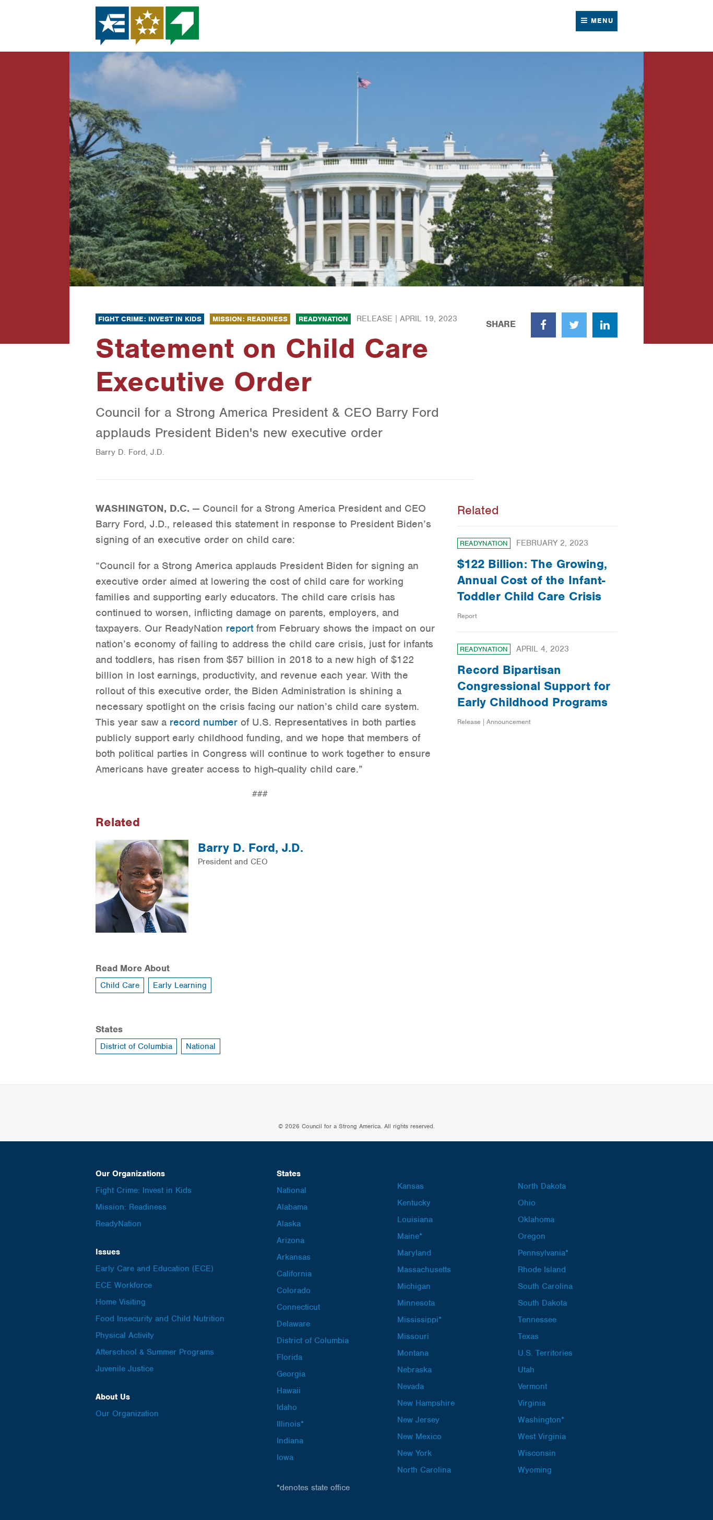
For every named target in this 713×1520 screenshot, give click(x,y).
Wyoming (535, 1470)
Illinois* (290, 1424)
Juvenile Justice (124, 1369)
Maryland (414, 1253)
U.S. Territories (545, 1353)
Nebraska (414, 1370)
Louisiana (415, 1219)
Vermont (532, 1386)
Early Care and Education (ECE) (154, 1268)
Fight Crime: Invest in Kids (149, 319)
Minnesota (416, 1303)
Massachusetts (424, 1269)
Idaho (287, 1407)
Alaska (289, 1224)
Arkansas (294, 1257)
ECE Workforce (124, 1285)
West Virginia (542, 1436)
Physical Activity (125, 1335)
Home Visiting (121, 1302)
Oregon (531, 1236)
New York (414, 1453)
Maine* (409, 1236)
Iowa (285, 1457)
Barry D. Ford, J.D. (250, 847)
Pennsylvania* (543, 1253)
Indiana (290, 1440)
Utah (526, 1370)
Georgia (291, 1374)
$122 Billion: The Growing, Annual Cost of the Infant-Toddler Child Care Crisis (532, 580)
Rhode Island (542, 1269)
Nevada (410, 1386)
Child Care (119, 985)
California (294, 1274)
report (239, 628)
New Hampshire (426, 1403)
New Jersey (418, 1420)
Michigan (414, 1286)
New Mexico (419, 1436)
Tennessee (537, 1319)
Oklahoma (536, 1219)
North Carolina (424, 1470)
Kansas (410, 1186)
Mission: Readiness (250, 319)
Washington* (541, 1420)
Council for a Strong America (148, 25)
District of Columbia (136, 1046)
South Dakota (542, 1303)
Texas (528, 1336)
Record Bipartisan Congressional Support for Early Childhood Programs (533, 686)
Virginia (531, 1403)
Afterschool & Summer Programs (155, 1352)
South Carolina (545, 1286)
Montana (413, 1353)
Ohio (527, 1203)
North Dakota (542, 1186)
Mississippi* (419, 1319)
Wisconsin (537, 1453)
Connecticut (298, 1307)
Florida (289, 1357)
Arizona (290, 1240)
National (201, 1046)
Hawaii (289, 1390)
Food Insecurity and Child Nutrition (160, 1318)
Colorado (294, 1290)
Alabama (292, 1207)
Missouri (413, 1336)
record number (203, 722)
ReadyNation (323, 319)
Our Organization (127, 1413)
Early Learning (180, 985)
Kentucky (414, 1203)
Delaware (293, 1324)
